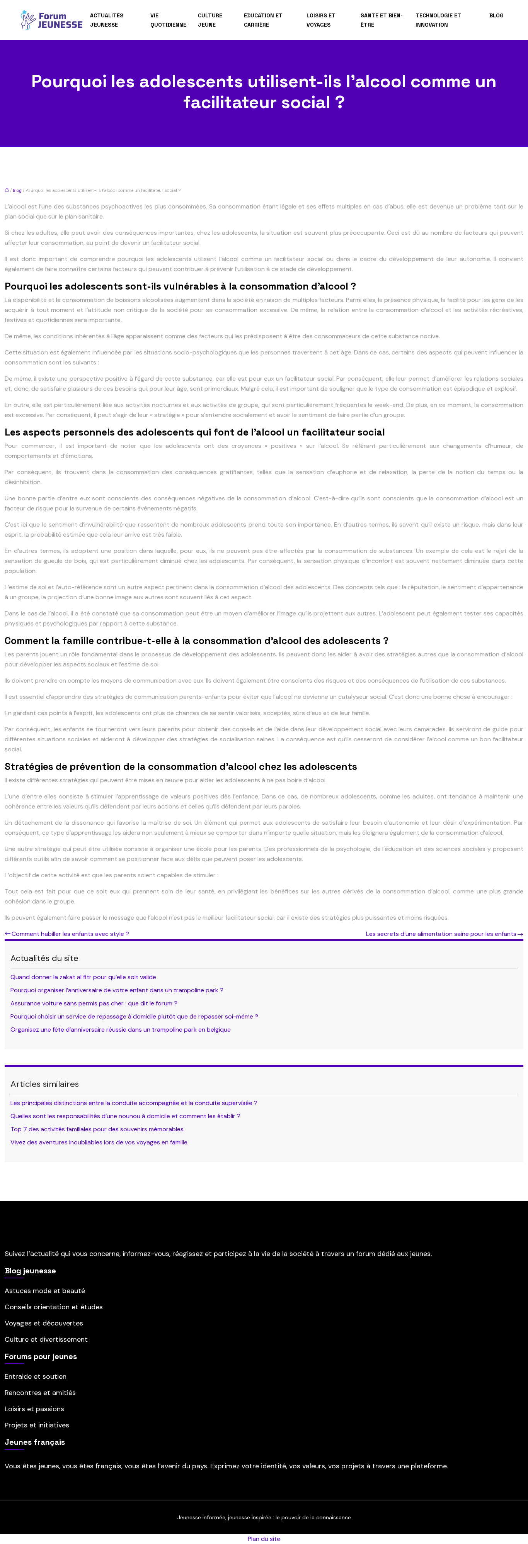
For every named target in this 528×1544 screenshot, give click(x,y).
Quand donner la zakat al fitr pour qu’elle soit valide (83, 977)
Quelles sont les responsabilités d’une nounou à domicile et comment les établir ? (125, 1116)
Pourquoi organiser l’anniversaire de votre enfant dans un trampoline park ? (116, 990)
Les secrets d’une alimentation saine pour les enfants (441, 934)
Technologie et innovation (438, 20)
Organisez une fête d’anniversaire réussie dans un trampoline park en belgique (120, 1029)
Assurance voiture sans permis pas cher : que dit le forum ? (93, 1003)
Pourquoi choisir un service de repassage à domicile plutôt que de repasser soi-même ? (134, 1016)
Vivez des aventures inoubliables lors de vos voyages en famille (98, 1142)
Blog (496, 15)
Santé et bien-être (382, 20)
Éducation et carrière (263, 20)
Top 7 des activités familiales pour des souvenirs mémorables (97, 1129)
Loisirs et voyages (321, 20)
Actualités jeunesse (106, 20)
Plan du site (264, 1539)
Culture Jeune (210, 20)
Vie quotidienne (168, 20)
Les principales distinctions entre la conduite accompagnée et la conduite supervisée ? (133, 1103)
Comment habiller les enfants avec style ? (70, 934)
